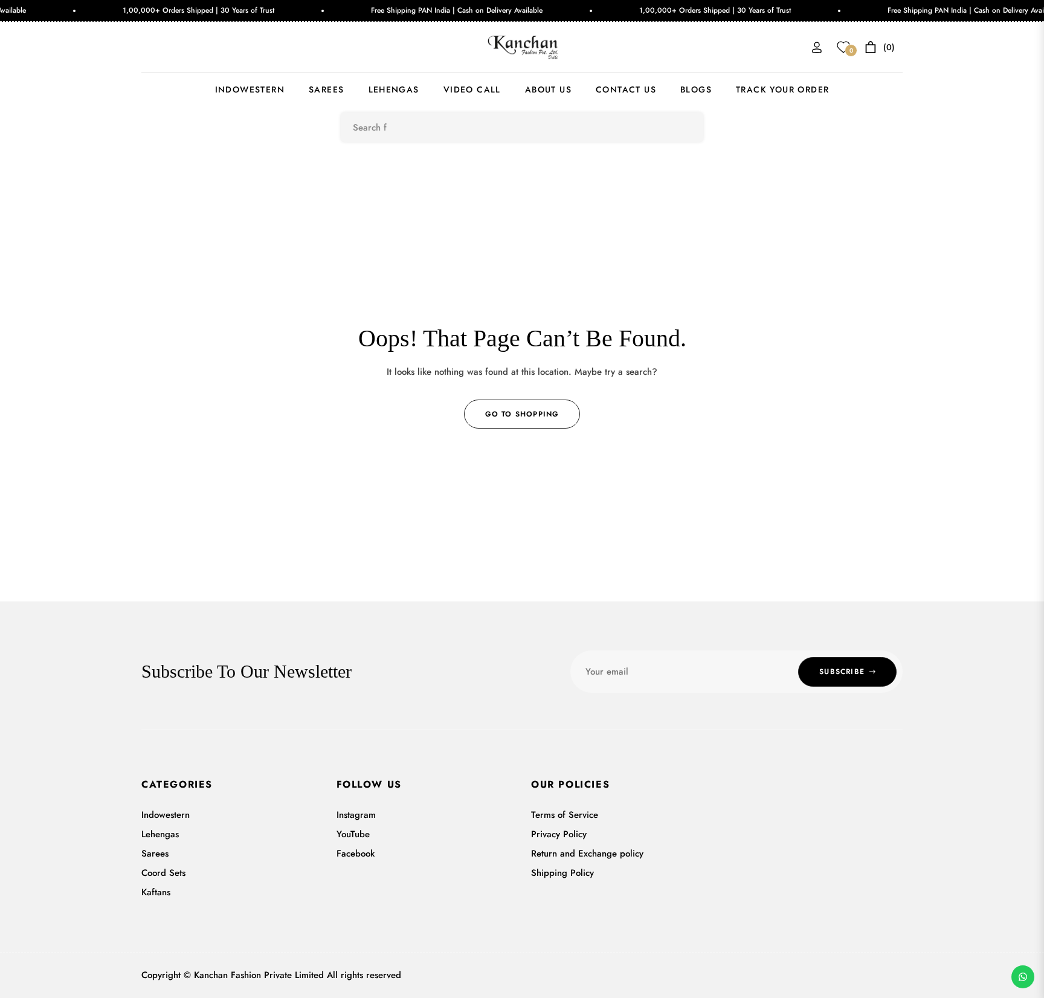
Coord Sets (163, 873)
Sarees (155, 853)
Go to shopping (522, 414)
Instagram (356, 814)
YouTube (353, 834)
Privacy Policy (559, 834)
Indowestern (165, 814)
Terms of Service (564, 814)
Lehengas (160, 834)
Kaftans (155, 892)
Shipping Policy (562, 873)
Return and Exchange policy (587, 853)
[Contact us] (1022, 976)
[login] (817, 47)
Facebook (356, 853)
